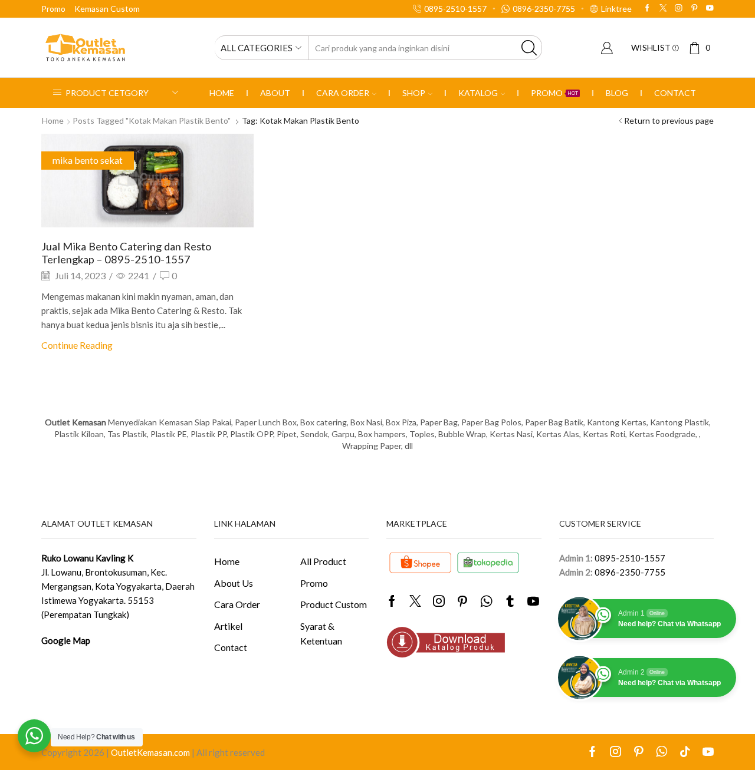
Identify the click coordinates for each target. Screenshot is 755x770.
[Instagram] (678, 8)
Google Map (65, 640)
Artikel (228, 626)
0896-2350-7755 (630, 572)
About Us (233, 583)
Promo (53, 9)
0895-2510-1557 (630, 558)
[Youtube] (710, 8)
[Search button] (529, 48)
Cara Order (342, 93)
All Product (323, 561)
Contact (675, 93)
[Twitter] (663, 8)
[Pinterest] (694, 8)
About (275, 93)
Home (221, 93)
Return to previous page (669, 120)
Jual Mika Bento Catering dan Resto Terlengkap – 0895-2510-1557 (126, 253)
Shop (413, 93)
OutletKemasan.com (150, 752)
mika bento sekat (87, 160)
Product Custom (333, 604)
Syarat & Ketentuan (321, 633)
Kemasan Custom (107, 9)
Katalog (478, 93)
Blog (617, 93)
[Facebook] (647, 8)
